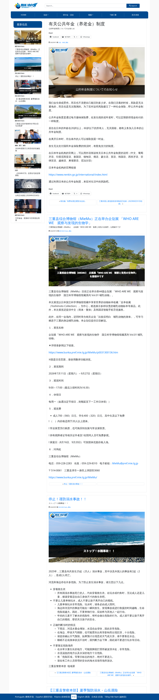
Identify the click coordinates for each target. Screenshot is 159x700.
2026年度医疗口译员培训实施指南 (27, 149)
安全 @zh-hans (19, 73)
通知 (67, 42)
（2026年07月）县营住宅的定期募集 (27, 174)
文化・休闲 (61, 42)
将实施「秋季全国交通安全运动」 (73, 201)
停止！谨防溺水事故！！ (24, 76)
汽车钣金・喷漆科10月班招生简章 (27, 219)
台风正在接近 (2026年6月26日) (27, 195)
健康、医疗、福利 (20, 145)
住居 (16, 170)
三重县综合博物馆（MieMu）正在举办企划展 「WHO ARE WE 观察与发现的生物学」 (27, 51)
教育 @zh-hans (19, 46)
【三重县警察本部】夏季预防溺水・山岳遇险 (27, 100)
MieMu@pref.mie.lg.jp (125, 463)
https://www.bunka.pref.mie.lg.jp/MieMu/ (73, 477)
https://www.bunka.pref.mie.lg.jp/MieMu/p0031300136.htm (83, 352)
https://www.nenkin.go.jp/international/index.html (78, 174)
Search (134, 6)
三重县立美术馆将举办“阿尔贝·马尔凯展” (27, 125)
